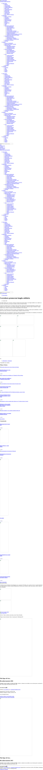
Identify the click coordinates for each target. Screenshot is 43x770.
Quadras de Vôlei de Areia (11, 60)
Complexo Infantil (10, 58)
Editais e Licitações (7, 16)
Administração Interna (11, 48)
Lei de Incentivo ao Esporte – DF (13, 31)
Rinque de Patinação (10, 63)
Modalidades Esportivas (11, 46)
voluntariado (9, 360)
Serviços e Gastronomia (8, 43)
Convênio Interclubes (8, 9)
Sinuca (8, 64)
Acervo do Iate (7, 5)
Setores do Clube (7, 45)
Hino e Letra (6, 8)
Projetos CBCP (9, 29)
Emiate (5, 69)
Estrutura (3, 42)
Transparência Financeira (8, 106)
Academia (6, 67)
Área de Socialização (8, 49)
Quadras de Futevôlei (10, 59)
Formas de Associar (7, 19)
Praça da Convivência (10, 52)
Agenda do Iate (7, 12)
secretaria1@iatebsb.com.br (15, 689)
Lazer (5, 54)
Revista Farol (6, 11)
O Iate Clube (4, 3)
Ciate (5, 68)
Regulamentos (7, 22)
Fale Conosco (6, 13)
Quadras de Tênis (10, 61)
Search (1, 143)
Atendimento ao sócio (10, 47)
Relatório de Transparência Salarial (13, 105)
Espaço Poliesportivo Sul (11, 51)
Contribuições (6, 18)
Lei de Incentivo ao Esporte (11, 30)
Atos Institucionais (10, 26)
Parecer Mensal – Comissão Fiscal (13, 39)
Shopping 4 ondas (10, 53)
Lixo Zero (6, 41)
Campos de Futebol (10, 55)
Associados (6, 17)
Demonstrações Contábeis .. (12, 38)
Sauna (8, 62)
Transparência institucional (9, 25)
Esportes (6, 70)
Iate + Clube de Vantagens (9, 14)
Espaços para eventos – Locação (10, 44)
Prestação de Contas (10, 37)
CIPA (5, 24)
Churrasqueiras (9, 56)
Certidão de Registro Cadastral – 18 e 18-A (14, 33)
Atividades (4, 66)
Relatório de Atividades (11, 32)
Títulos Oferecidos (7, 20)
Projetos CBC (9, 28)
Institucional (4, 15)
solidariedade (4, 360)
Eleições (5, 21)
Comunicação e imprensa (8, 40)
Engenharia (6, 65)
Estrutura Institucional (10, 27)
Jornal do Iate (6, 10)
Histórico (6, 4)
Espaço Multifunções (10, 50)
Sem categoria (4, 295)
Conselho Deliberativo (8, 7)
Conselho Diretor (7, 6)
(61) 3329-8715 (6, 689)
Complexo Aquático (10, 57)
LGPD (5, 23)
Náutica (5, 71)
